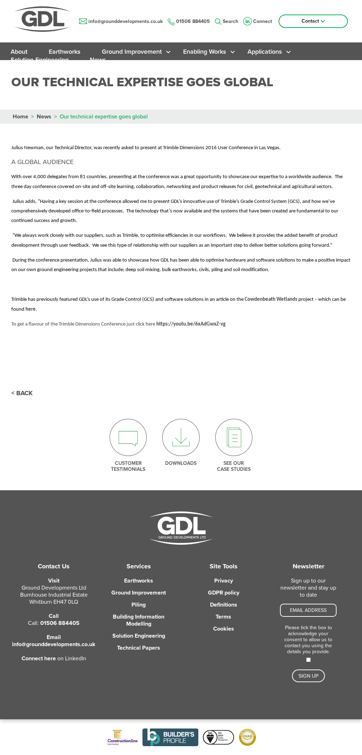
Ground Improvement (132, 51)
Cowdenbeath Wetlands (271, 299)
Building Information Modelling (138, 620)
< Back (22, 393)
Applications (264, 51)
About (19, 51)
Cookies (223, 628)
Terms (223, 616)
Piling (139, 604)
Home (20, 116)
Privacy (223, 580)
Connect (262, 21)
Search (230, 21)
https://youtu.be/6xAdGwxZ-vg (191, 324)
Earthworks (65, 51)
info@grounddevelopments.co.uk (125, 21)
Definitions (223, 604)
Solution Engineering (40, 60)
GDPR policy (223, 592)
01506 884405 (193, 21)
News (98, 60)
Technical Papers (138, 647)
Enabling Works (204, 51)
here (30, 309)
